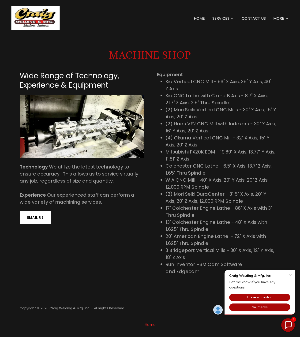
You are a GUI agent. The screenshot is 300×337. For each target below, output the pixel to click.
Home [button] (150, 324)
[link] (35, 17)
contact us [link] (254, 18)
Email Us (35, 217)
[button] (223, 18)
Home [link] (199, 18)
